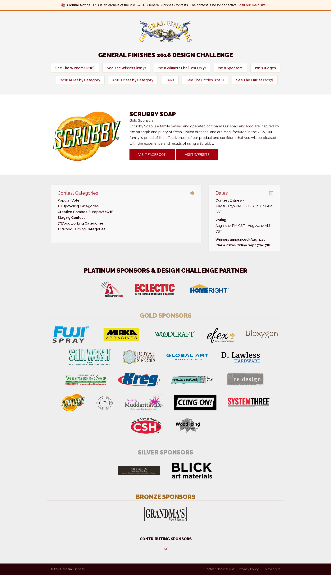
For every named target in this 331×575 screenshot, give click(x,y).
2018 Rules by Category (80, 80)
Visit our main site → (254, 5)
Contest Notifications (219, 569)
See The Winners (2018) (74, 68)
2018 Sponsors (230, 68)
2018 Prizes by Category (133, 80)
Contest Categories (78, 193)
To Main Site (271, 569)
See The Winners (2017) (126, 68)
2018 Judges (265, 68)
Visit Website (197, 155)
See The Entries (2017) (254, 80)
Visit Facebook (152, 155)
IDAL (166, 549)
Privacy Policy (249, 569)
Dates (221, 193)
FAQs (170, 80)
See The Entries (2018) (205, 80)
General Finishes (165, 31)
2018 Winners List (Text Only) (182, 68)
